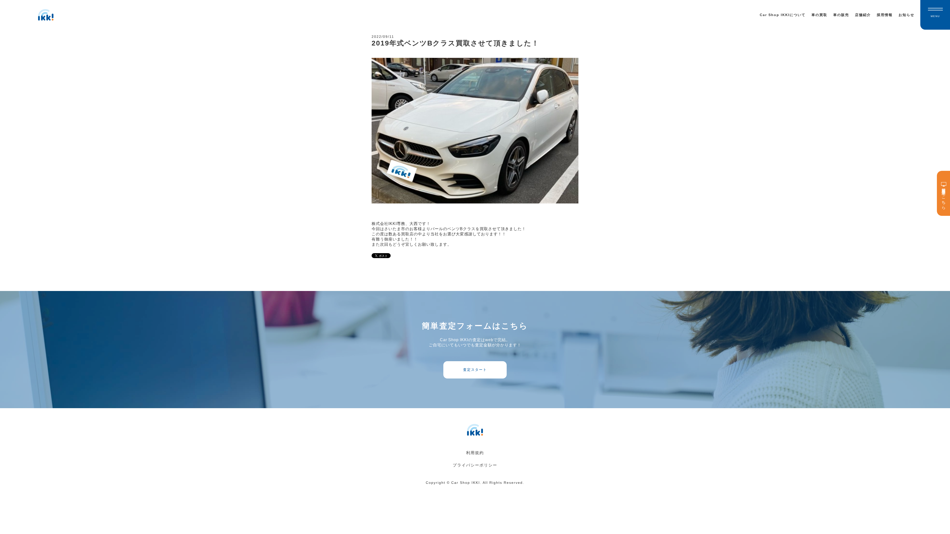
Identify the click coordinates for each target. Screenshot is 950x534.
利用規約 (475, 453)
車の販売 (841, 15)
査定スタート (475, 370)
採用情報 (885, 15)
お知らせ (906, 15)
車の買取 (819, 15)
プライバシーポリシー (475, 465)
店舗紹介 (863, 15)
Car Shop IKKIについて (783, 15)
